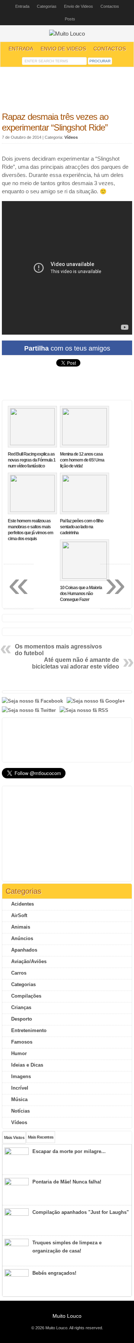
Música (19, 1099)
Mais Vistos (14, 1137)
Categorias (47, 6)
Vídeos (71, 137)
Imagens (21, 1076)
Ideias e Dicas (27, 1065)
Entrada (22, 6)
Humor (19, 1053)
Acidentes (22, 904)
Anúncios (22, 938)
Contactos (109, 6)
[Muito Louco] (67, 34)
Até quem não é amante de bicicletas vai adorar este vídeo (75, 663)
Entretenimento (29, 1030)
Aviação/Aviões (29, 961)
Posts (70, 19)
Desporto (21, 1019)
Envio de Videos (78, 6)
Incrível (19, 1088)
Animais (20, 927)
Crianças (21, 1007)
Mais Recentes (41, 1137)
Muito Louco (67, 1316)
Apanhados (24, 950)
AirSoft (19, 915)
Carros (18, 973)
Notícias (20, 1111)
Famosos (21, 1042)
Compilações (26, 996)
